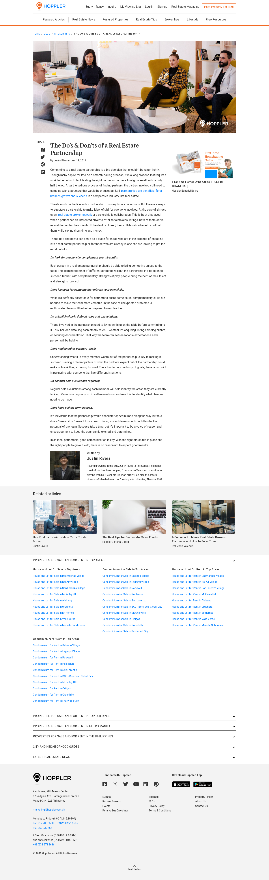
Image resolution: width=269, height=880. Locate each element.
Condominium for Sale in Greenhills (122, 625)
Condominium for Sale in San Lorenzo (124, 600)
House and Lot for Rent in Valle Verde (193, 618)
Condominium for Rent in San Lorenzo (55, 670)
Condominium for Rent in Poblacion (53, 663)
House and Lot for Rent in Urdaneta (192, 606)
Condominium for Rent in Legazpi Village (56, 651)
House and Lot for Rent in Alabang (191, 600)
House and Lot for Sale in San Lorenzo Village (59, 588)
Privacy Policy (157, 806)
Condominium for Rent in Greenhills (53, 694)
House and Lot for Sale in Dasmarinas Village (58, 575)
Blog (47, 34)
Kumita (106, 796)
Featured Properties (115, 19)
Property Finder (204, 796)
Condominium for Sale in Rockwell (122, 588)
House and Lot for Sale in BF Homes (53, 612)
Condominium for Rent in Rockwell (53, 657)
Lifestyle (192, 19)
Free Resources (216, 19)
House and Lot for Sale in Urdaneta (53, 606)
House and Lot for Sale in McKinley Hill (54, 594)
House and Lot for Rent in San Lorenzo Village (198, 588)
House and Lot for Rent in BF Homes (192, 612)
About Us (200, 801)
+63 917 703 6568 (43, 823)
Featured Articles (54, 19)
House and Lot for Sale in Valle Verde (54, 618)
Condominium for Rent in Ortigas (52, 688)
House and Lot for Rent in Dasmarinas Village (198, 575)
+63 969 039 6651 (43, 827)
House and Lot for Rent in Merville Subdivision (198, 625)
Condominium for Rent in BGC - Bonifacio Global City (63, 676)
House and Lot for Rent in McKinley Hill (194, 594)
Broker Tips (172, 19)
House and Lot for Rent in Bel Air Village (194, 581)
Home (36, 34)
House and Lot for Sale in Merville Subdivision (59, 625)
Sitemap (154, 796)
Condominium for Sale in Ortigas (121, 618)
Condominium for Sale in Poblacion (122, 594)
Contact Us (201, 806)
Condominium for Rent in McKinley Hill (54, 682)
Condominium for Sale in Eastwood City (125, 631)
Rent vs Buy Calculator (115, 810)
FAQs (152, 801)
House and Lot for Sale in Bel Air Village (55, 581)
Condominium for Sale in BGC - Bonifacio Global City (132, 606)
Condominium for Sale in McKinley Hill (124, 612)
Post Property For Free (219, 7)
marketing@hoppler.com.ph (49, 809)
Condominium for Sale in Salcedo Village (125, 575)
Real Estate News (83, 19)
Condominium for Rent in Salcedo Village (56, 645)
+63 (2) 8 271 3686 (67, 823)
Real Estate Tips (146, 19)
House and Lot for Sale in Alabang (52, 600)
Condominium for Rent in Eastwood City (56, 700)
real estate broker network (75, 214)
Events (106, 806)
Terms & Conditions (160, 810)
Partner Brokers (111, 801)
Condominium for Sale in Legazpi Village (125, 581)
